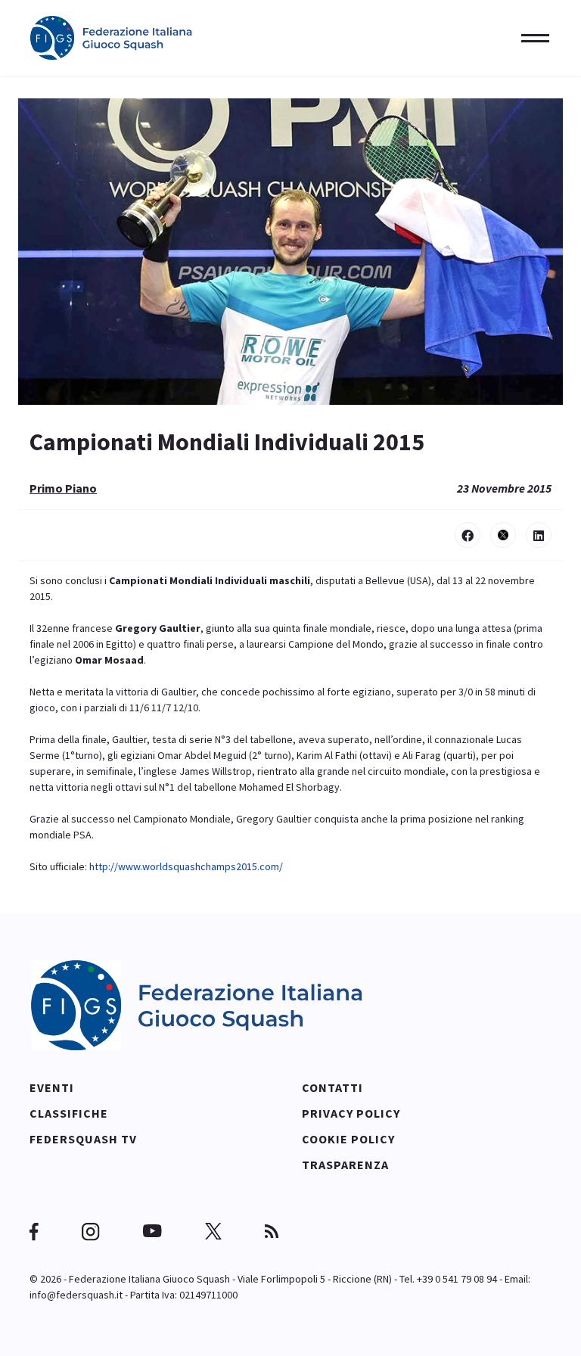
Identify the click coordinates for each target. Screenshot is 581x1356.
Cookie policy (348, 1138)
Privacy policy (351, 1113)
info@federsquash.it (76, 1295)
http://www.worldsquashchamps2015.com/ (186, 866)
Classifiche (69, 1113)
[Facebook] (467, 535)
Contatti (332, 1087)
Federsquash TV (83, 1138)
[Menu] (530, 38)
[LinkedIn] (538, 535)
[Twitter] (503, 535)
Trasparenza (345, 1164)
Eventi (52, 1087)
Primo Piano (63, 488)
